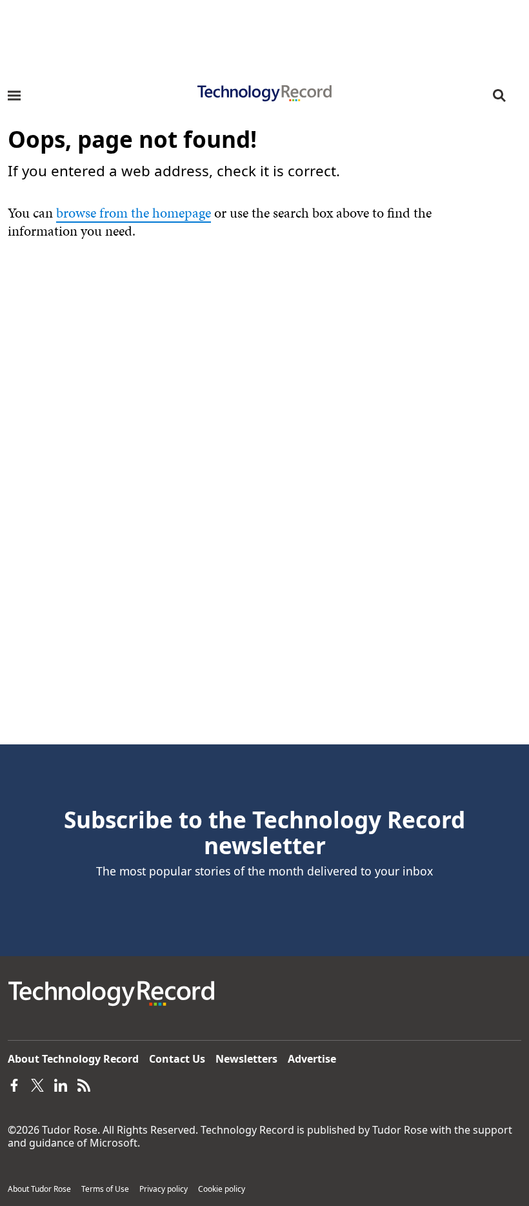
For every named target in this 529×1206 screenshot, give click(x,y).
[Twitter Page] (37, 1085)
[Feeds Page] (83, 1085)
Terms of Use (105, 1188)
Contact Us (177, 1059)
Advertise (312, 1059)
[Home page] (264, 89)
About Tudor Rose (39, 1188)
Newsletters (246, 1059)
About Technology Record (73, 1059)
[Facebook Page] (14, 1085)
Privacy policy (163, 1188)
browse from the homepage (133, 213)
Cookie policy (221, 1188)
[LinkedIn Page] (60, 1085)
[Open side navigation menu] (14, 95)
